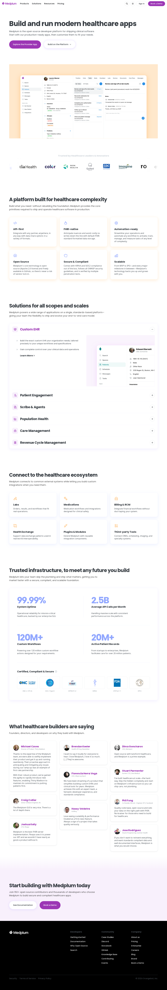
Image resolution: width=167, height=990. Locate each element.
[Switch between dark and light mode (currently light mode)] (132, 3)
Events (104, 963)
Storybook (106, 945)
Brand (134, 958)
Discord (105, 941)
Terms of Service (27, 978)
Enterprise (136, 945)
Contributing (107, 958)
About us (135, 937)
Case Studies (107, 937)
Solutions (36, 3)
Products (24, 3)
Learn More (26, 355)
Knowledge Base (109, 954)
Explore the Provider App (25, 44)
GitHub (104, 950)
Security (13, 978)
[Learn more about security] (56, 671)
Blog (133, 954)
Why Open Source (79, 945)
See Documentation (23, 905)
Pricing (60, 3)
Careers (135, 950)
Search (73, 950)
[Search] (126, 3)
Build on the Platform (58, 44)
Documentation (77, 941)
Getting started (77, 937)
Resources (49, 3)
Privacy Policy (44, 978)
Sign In (142, 3)
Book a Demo (156, 3)
